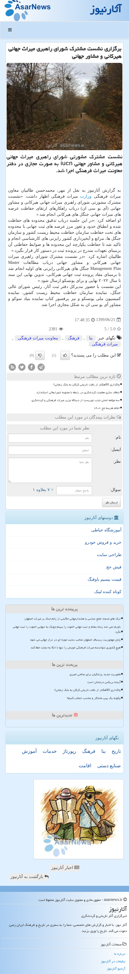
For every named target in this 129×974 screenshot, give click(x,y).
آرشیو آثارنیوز (116, 968)
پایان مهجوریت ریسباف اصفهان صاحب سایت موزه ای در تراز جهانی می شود (75, 640)
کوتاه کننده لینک (108, 591)
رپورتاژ (69, 751)
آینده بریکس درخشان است (104, 682)
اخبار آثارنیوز (62, 867)
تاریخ (116, 751)
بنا (91, 338)
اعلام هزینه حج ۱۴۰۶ (107, 408)
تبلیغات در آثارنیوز (113, 961)
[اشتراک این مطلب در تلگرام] (41, 366)
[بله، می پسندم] (65, 355)
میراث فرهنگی (105, 344)
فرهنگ (74, 338)
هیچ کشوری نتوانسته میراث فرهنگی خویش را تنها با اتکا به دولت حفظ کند (76, 648)
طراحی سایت (109, 554)
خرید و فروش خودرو (103, 542)
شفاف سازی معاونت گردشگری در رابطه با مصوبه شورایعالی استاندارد (78, 392)
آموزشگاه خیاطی (106, 530)
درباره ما (119, 954)
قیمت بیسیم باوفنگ (105, 579)
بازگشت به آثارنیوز (27, 876)
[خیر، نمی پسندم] (40, 355)
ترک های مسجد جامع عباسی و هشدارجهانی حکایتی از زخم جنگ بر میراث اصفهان (73, 619)
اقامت (85, 765)
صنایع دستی (109, 765)
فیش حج (114, 567)
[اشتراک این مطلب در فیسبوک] (31, 366)
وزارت (86, 196)
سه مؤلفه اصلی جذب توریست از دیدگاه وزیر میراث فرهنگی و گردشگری (76, 400)
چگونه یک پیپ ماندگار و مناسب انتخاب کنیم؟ (94, 698)
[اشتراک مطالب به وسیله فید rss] (12, 366)
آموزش (29, 751)
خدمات (50, 751)
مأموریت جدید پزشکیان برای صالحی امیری (95, 674)
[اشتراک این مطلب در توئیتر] (22, 366)
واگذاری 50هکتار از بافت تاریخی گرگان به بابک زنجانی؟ (86, 385)
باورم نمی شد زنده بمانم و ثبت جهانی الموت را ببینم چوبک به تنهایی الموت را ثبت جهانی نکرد (67, 629)
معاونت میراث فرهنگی (38, 338)
